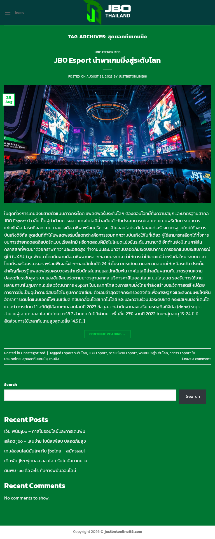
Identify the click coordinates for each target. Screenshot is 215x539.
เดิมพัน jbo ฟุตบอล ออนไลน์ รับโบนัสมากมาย (45, 460)
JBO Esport (98, 353)
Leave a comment (196, 358)
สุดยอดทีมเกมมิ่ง (35, 358)
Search (10, 384)
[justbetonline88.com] (107, 12)
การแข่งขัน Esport (123, 353)
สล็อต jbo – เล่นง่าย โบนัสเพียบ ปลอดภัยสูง (45, 441)
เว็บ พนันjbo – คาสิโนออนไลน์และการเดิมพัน (44, 431)
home (19, 12)
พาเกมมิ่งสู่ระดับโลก (153, 353)
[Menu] (7, 12)
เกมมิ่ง (54, 358)
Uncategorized (107, 52)
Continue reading (107, 334)
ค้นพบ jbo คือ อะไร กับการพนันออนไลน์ (40, 470)
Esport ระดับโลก (74, 353)
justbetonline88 (133, 76)
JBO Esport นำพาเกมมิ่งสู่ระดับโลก (107, 60)
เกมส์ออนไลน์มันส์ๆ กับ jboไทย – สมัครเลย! (44, 450)
